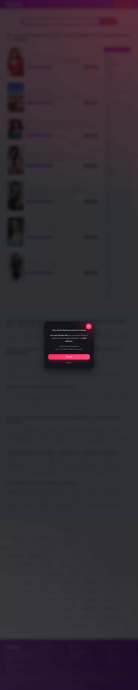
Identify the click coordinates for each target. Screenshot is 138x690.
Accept (69, 357)
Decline (69, 363)
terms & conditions (62, 349)
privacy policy (78, 349)
